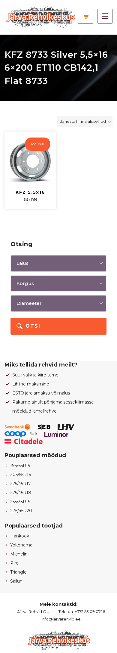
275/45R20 (21, 510)
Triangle (18, 572)
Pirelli (15, 563)
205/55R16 (20, 474)
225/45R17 (20, 483)
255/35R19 (20, 501)
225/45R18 (20, 492)
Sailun (16, 581)
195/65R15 (20, 465)
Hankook (19, 536)
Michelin (19, 554)
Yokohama (21, 545)
